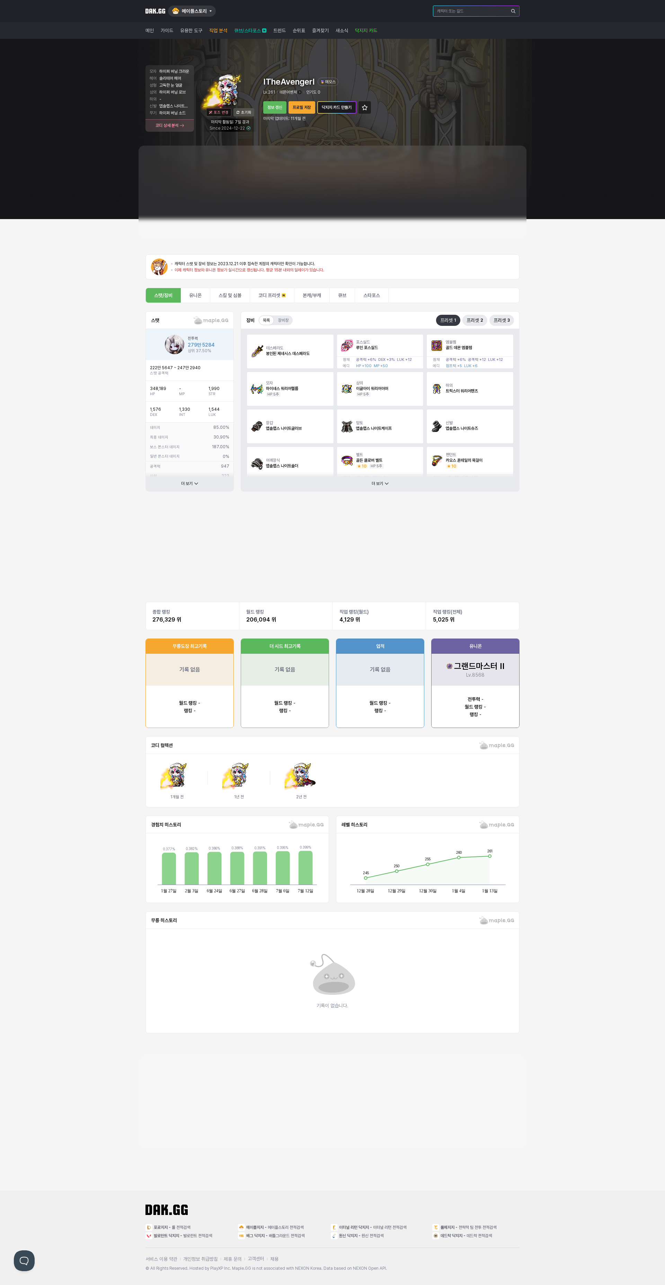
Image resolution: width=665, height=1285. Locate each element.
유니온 (195, 295)
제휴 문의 (233, 1259)
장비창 (283, 320)
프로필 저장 (302, 107)
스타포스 (371, 295)
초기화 (246, 112)
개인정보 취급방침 (200, 1259)
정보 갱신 (274, 107)
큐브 (342, 295)
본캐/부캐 (312, 295)
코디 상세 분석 (167, 125)
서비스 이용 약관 (161, 1259)
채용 (274, 1259)
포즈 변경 (221, 112)
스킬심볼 (230, 295)
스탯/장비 (163, 295)
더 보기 (187, 483)
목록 (266, 320)
